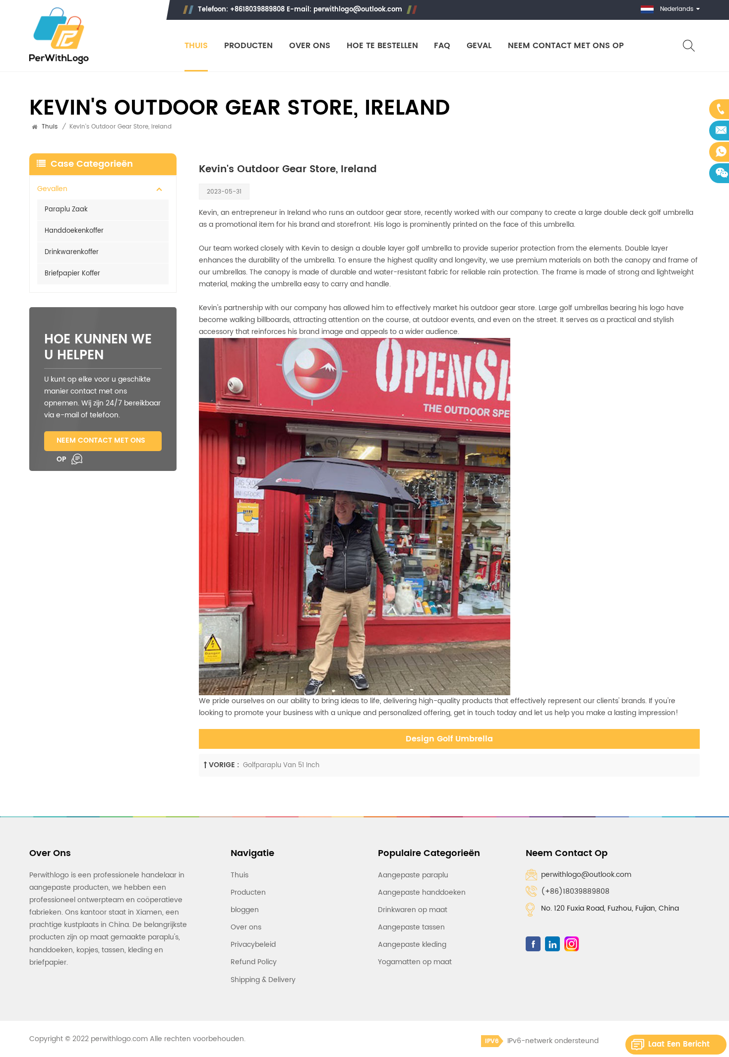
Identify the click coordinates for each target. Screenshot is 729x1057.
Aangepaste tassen (411, 927)
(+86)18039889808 (575, 891)
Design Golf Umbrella (449, 738)
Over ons (309, 46)
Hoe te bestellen (382, 46)
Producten (248, 46)
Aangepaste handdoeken (422, 892)
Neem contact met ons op (566, 46)
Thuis (196, 46)
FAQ (442, 46)
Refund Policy (254, 962)
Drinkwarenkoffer (72, 252)
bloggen (245, 910)
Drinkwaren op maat (412, 910)
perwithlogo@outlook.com (357, 9)
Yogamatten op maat (415, 962)
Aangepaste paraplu (413, 875)
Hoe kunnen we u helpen (98, 348)
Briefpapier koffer (72, 273)
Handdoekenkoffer (74, 231)
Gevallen (52, 189)
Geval (479, 46)
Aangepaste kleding (412, 944)
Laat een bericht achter (679, 1046)
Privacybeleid (253, 944)
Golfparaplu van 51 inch (281, 765)
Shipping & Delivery (263, 980)
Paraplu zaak (66, 209)
